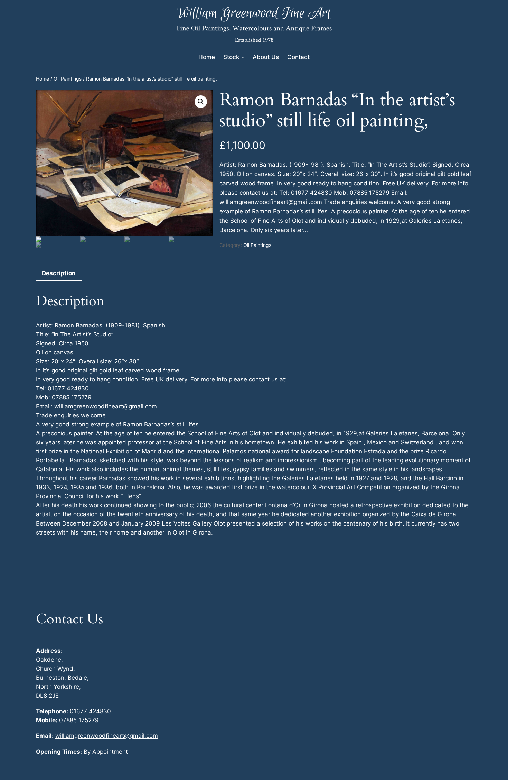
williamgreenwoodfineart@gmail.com (106, 735)
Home (42, 79)
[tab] (59, 273)
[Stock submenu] (242, 57)
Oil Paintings (68, 79)
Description (59, 273)
